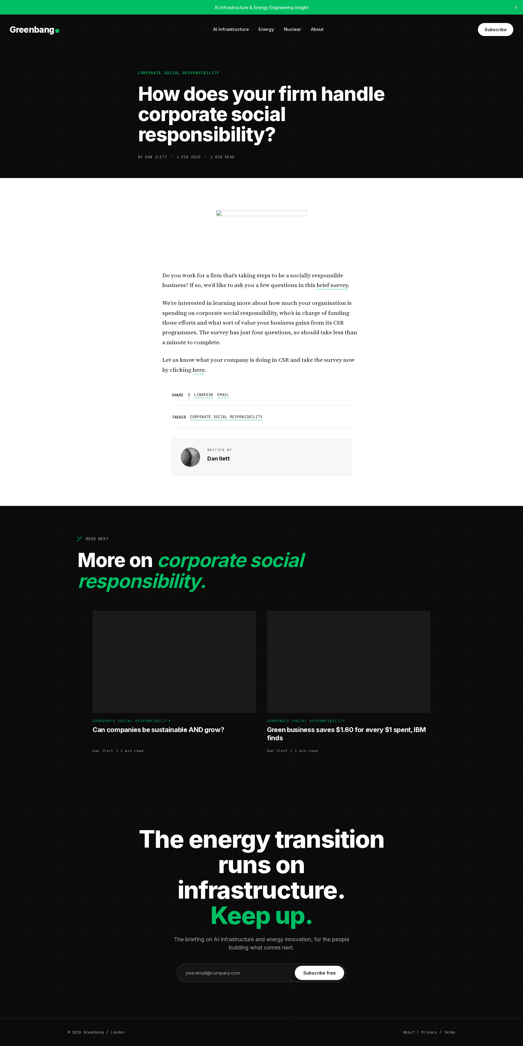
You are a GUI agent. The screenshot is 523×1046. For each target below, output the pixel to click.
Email (223, 394)
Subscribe (496, 29)
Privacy (429, 1032)
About (317, 29)
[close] (516, 7)
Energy (266, 29)
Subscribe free (319, 972)
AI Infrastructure (231, 29)
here (198, 370)
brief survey (332, 285)
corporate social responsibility (178, 73)
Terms (449, 1032)
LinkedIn (203, 394)
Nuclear (292, 29)
